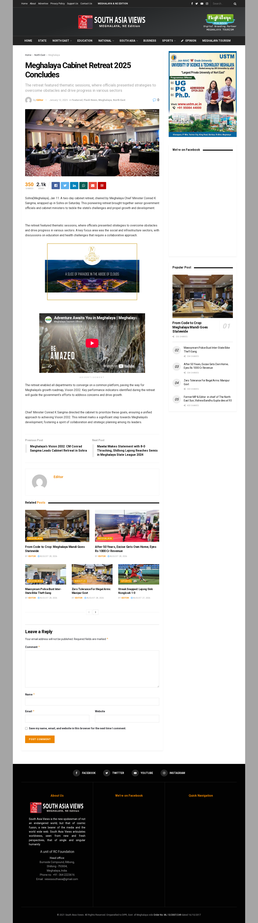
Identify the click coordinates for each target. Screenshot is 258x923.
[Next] (95, 612)
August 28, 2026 (48, 556)
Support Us (72, 3)
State (42, 40)
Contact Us (86, 3)
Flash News (90, 100)
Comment (32, 647)
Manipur (80, 581)
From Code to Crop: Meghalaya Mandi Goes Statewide (190, 327)
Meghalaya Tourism (216, 40)
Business (149, 40)
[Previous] (89, 612)
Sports (167, 40)
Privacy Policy (57, 3)
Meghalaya (54, 55)
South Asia (127, 40)
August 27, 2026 (141, 598)
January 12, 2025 (58, 100)
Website (100, 711)
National (104, 40)
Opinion (190, 40)
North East (61, 40)
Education (84, 40)
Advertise (43, 3)
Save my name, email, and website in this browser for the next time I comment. (77, 728)
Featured (77, 100)
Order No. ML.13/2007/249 (167, 915)
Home (24, 3)
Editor (39, 100)
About (33, 3)
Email (30, 711)
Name (30, 694)
